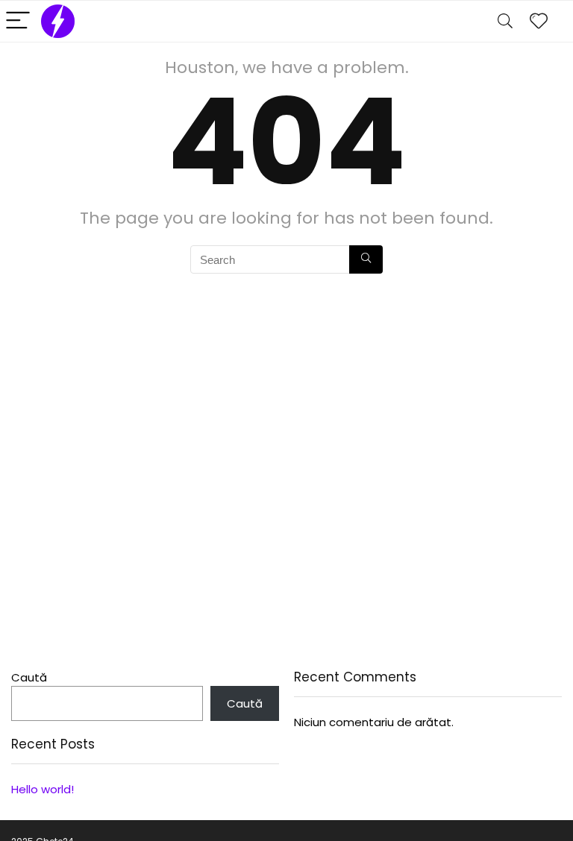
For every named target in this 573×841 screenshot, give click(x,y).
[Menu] (18, 21)
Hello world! (42, 789)
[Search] (505, 21)
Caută (29, 677)
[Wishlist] (539, 21)
